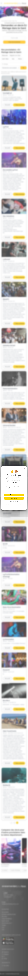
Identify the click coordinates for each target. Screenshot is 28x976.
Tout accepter (14, 495)
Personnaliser (14, 501)
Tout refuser (14, 498)
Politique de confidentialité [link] (14, 505)
